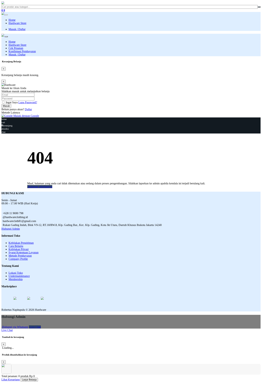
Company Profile (18, 258)
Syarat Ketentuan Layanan (23, 252)
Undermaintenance (19, 276)
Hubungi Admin (10, 228)
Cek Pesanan (16, 48)
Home (12, 19)
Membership (16, 279)
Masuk (6, 106)
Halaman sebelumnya (39, 186)
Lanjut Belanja (29, 379)
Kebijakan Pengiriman (21, 242)
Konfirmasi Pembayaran (22, 51)
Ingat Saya (11, 102)
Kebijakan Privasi (19, 249)
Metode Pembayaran (20, 255)
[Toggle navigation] (6, 14)
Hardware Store (17, 23)
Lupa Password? (27, 102)
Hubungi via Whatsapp (14, 326)
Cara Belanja (16, 246)
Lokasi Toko (16, 272)
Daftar (28, 109)
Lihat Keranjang (10, 379)
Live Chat (35, 326)
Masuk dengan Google (26, 115)
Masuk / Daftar (17, 29)
